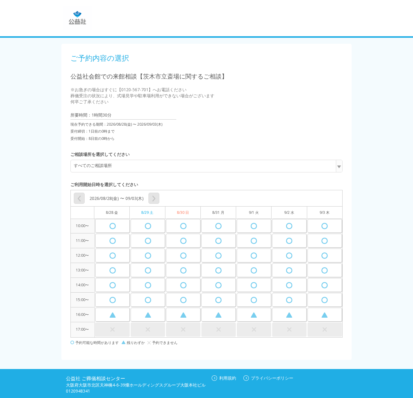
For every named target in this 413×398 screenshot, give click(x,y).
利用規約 (227, 378)
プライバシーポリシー (272, 378)
